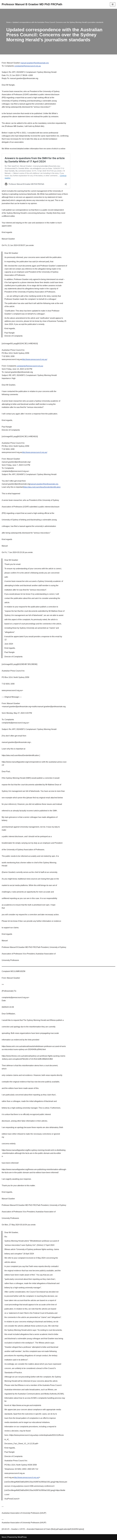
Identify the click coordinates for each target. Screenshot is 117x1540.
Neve (4, 1537)
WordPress (22, 1537)
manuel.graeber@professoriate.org (34, 63)
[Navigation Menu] (112, 4)
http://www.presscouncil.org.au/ (34, 359)
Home (8, 22)
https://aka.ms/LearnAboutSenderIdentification (42, 487)
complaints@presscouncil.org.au (27, 66)
